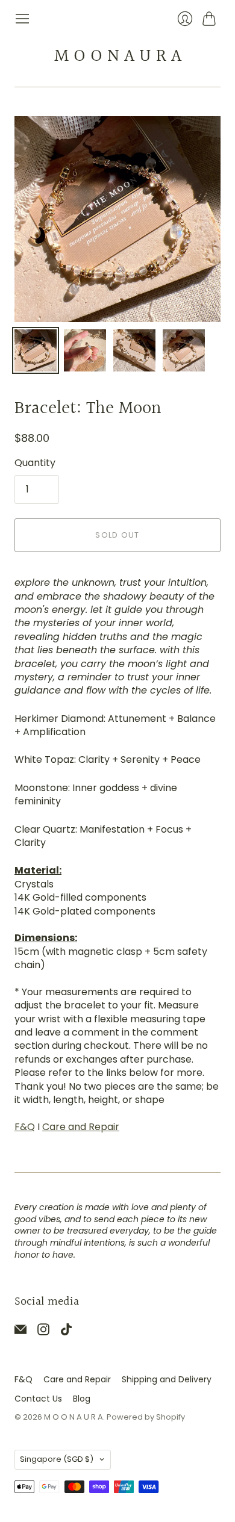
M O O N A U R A (117, 56)
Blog (81, 1399)
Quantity (34, 463)
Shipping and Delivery (167, 1379)
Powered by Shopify (146, 1417)
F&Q (24, 1127)
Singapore (56, 1459)
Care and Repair (80, 1127)
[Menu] (22, 18)
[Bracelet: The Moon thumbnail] (35, 350)
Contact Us (38, 1399)
